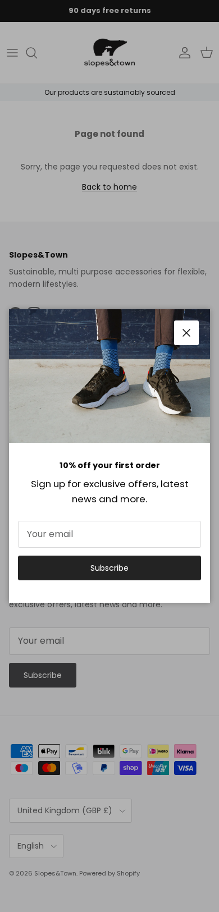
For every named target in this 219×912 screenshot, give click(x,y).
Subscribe (109, 568)
